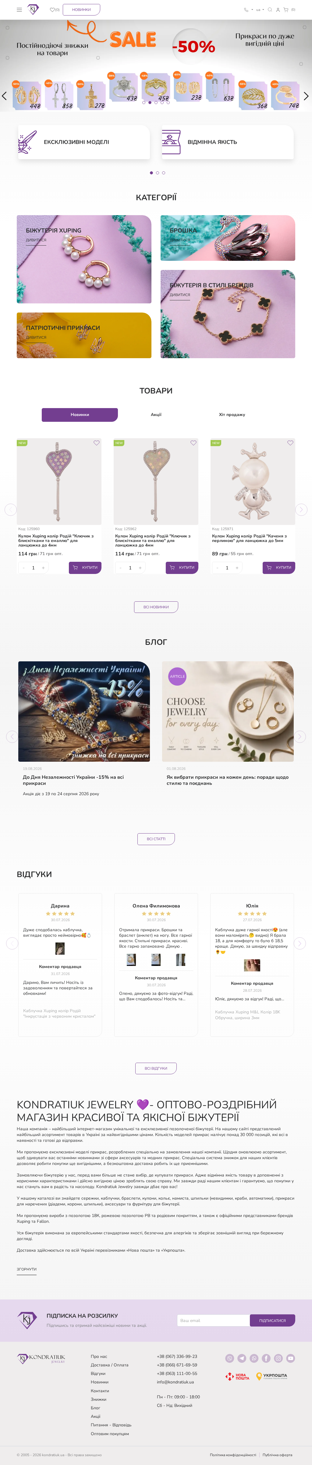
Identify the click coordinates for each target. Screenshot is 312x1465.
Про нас (99, 1356)
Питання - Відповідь (111, 1425)
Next (301, 510)
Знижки (98, 1399)
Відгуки (98, 1373)
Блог (95, 1408)
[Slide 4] (162, 102)
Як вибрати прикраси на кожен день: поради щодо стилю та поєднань (228, 780)
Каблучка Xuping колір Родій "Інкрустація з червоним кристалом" (59, 1013)
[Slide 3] (156, 102)
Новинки (81, 9)
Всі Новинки (156, 607)
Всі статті (156, 839)
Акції (95, 1416)
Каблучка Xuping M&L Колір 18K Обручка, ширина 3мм (247, 1014)
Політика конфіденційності (233, 1455)
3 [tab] (163, 172)
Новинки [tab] (80, 415)
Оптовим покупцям (110, 1434)
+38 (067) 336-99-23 (177, 1356)
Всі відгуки (156, 1068)
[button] (270, 9)
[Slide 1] (143, 102)
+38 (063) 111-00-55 (177, 1373)
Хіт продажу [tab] (232, 415)
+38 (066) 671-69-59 (177, 1365)
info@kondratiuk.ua (175, 1382)
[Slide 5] (168, 102)
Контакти (100, 1391)
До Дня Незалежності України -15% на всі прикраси (73, 780)
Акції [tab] (156, 415)
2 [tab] (157, 172)
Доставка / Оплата (110, 1365)
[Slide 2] (149, 102)
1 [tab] (151, 172)
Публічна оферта (277, 1455)
